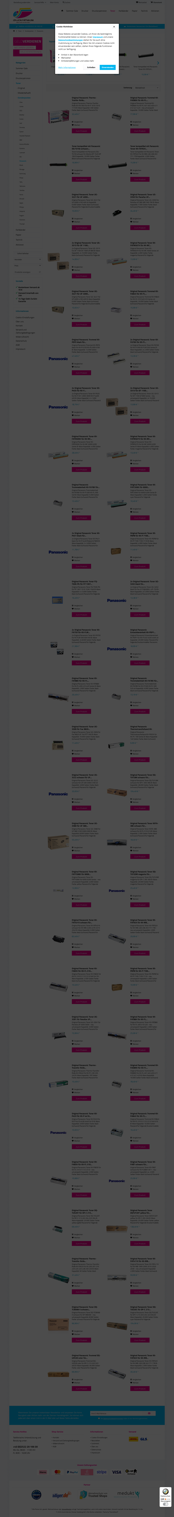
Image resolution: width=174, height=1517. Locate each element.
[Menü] (169, 1488)
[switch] (165, 1504)
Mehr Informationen (67, 67)
